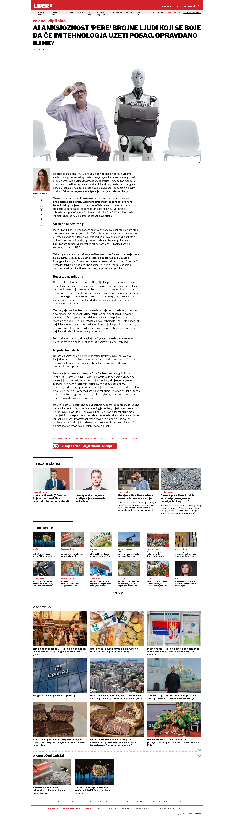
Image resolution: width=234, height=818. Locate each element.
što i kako (89, 13)
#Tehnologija (109, 439)
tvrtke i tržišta (55, 13)
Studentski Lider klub (166, 802)
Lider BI (139, 13)
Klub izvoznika (150, 802)
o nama (99, 808)
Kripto (84, 802)
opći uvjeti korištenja (142, 808)
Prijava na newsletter (72, 808)
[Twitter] (41, 205)
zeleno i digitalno (101, 13)
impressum (112, 808)
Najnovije (44, 527)
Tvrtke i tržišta (63, 802)
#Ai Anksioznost (62, 439)
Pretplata (174, 6)
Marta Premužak (40, 193)
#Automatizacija (127, 439)
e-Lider (165, 6)
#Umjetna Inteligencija (86, 439)
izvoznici (150, 12)
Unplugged (119, 802)
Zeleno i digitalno (106, 802)
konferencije (174, 12)
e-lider (89, 808)
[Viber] (41, 224)
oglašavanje (125, 808)
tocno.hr (182, 808)
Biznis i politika (49, 802)
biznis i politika (41, 13)
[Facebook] (41, 200)
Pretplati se (53, 808)
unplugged (118, 12)
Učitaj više (117, 593)
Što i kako (93, 802)
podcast (130, 12)
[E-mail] (41, 214)
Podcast (130, 802)
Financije (75, 802)
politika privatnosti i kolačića (164, 808)
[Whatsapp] (41, 219)
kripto (80, 12)
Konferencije (181, 802)
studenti (161, 12)
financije (70, 12)
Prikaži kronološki (192, 12)
